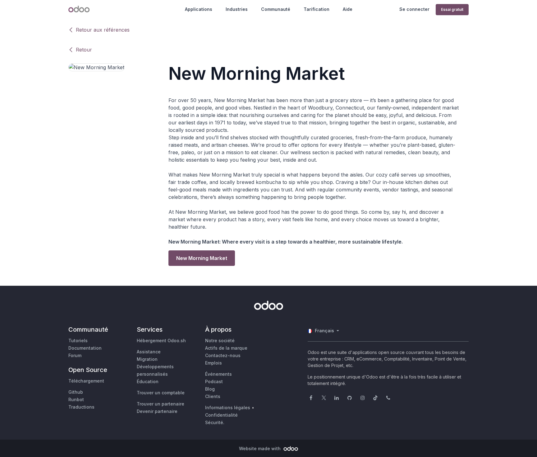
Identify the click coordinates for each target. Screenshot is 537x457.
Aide (347, 9)
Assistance (149, 351)
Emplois (213, 362)
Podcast (214, 381)
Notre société (220, 340)
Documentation (85, 348)
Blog (210, 389)
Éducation (147, 381)
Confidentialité (221, 415)
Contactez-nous (223, 355)
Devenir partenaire (157, 411)
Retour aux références (103, 30)
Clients (212, 396)
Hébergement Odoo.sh (161, 340)
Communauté (275, 9)
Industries (237, 9)
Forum (74, 355)
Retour (84, 50)
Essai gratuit (452, 9)
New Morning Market (201, 258)
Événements (218, 374)
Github (75, 392)
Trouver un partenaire (160, 403)
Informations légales (227, 407)
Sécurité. (214, 422)
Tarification (316, 9)
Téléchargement (86, 380)
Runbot (76, 399)
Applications (198, 9)
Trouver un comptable (161, 392)
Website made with (260, 448)
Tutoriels (78, 340)
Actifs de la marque (226, 348)
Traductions (81, 407)
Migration (147, 359)
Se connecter (414, 9)
